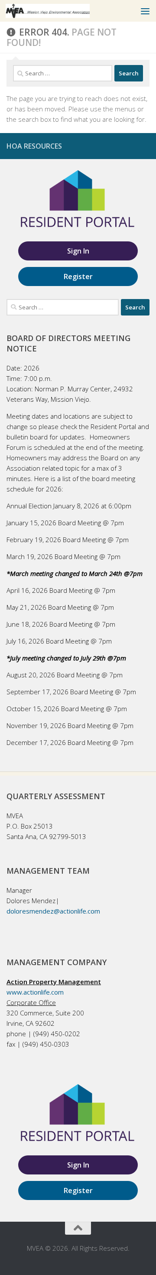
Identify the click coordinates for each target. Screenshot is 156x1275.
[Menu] (145, 11)
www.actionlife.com (35, 992)
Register (78, 276)
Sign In (78, 251)
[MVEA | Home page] (62, 11)
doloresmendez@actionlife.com (53, 911)
